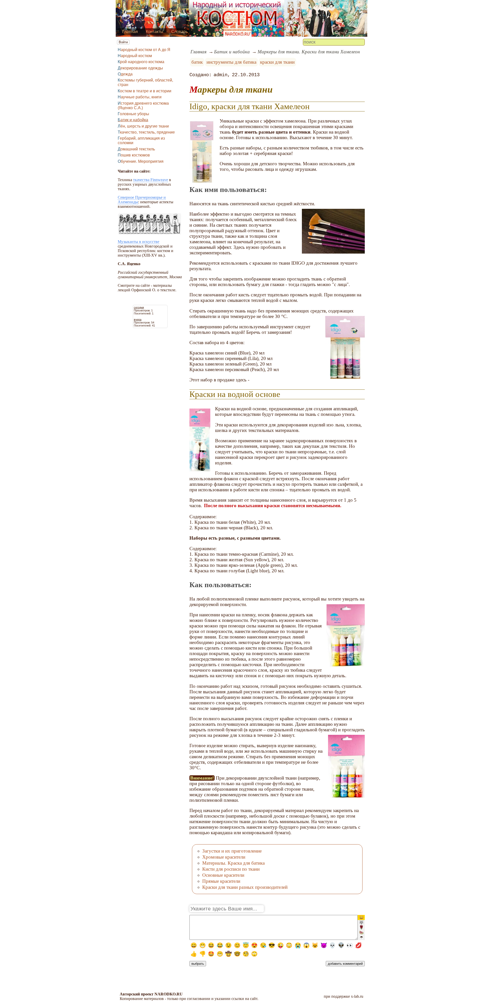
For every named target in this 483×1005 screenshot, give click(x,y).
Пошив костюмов (134, 155)
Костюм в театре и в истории (144, 91)
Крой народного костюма (141, 62)
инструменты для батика (231, 62)
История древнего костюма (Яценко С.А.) (143, 105)
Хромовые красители (223, 857)
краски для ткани (277, 62)
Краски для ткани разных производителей (245, 887)
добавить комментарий (345, 964)
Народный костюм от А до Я (144, 50)
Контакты (154, 31)
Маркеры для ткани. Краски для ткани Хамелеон (309, 51)
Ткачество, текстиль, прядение (146, 132)
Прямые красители (221, 881)
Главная (130, 31)
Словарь (179, 31)
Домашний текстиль (136, 149)
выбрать (197, 964)
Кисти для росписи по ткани (231, 869)
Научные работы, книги (140, 97)
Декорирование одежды (140, 68)
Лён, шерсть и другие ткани (143, 126)
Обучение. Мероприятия (141, 161)
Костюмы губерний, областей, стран (145, 82)
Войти (123, 42)
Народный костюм (135, 56)
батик (197, 62)
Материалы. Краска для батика (233, 863)
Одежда (125, 74)
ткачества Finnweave (150, 180)
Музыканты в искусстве (138, 241)
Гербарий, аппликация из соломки (141, 140)
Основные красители (223, 875)
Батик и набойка (133, 120)
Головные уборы (133, 114)
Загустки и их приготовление (232, 851)
